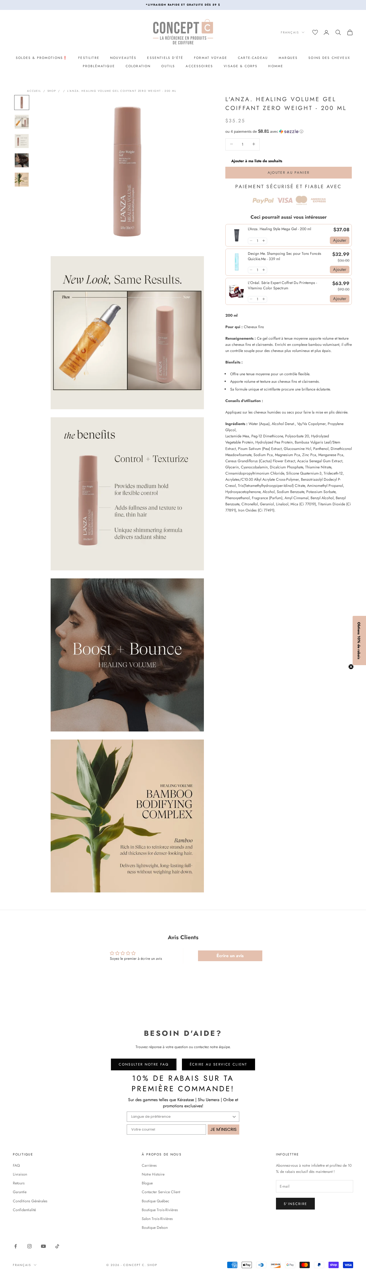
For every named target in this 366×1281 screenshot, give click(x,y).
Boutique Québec (155, 1201)
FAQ (16, 1165)
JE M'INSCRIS (223, 1129)
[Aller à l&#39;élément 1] (21, 102)
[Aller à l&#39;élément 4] (21, 160)
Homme (275, 66)
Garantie (20, 1192)
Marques (288, 57)
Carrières (149, 1165)
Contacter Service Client (161, 1192)
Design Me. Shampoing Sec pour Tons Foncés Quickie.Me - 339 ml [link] (284, 256)
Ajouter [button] (339, 240)
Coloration (138, 66)
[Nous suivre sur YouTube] (43, 1246)
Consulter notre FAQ (144, 1064)
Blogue (147, 1183)
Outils (168, 66)
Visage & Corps (240, 66)
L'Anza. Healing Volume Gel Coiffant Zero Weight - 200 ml (122, 91)
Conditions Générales (30, 1201)
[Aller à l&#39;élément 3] (21, 141)
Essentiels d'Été (165, 57)
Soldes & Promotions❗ (42, 57)
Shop (51, 91)
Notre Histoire (153, 1174)
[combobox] (181, 1116)
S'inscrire (295, 1203)
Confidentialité (24, 1209)
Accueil (34, 91)
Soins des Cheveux (329, 57)
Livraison (20, 1174)
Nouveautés (123, 57)
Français (290, 32)
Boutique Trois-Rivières (160, 1209)
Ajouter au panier (289, 172)
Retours (19, 1183)
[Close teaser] (351, 666)
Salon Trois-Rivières (157, 1218)
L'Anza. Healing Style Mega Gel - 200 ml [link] (279, 228)
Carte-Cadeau (253, 57)
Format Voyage (210, 57)
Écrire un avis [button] (230, 956)
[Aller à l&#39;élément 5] (21, 179)
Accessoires (199, 66)
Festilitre (88, 57)
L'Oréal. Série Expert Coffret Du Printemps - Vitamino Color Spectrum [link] (282, 285)
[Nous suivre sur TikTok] (57, 1246)
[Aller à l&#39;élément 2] (21, 121)
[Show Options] (234, 1116)
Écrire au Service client (218, 1064)
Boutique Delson (155, 1227)
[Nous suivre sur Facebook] (15, 1246)
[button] (288, 131)
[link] (237, 235)
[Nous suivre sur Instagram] (29, 1246)
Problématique (99, 66)
